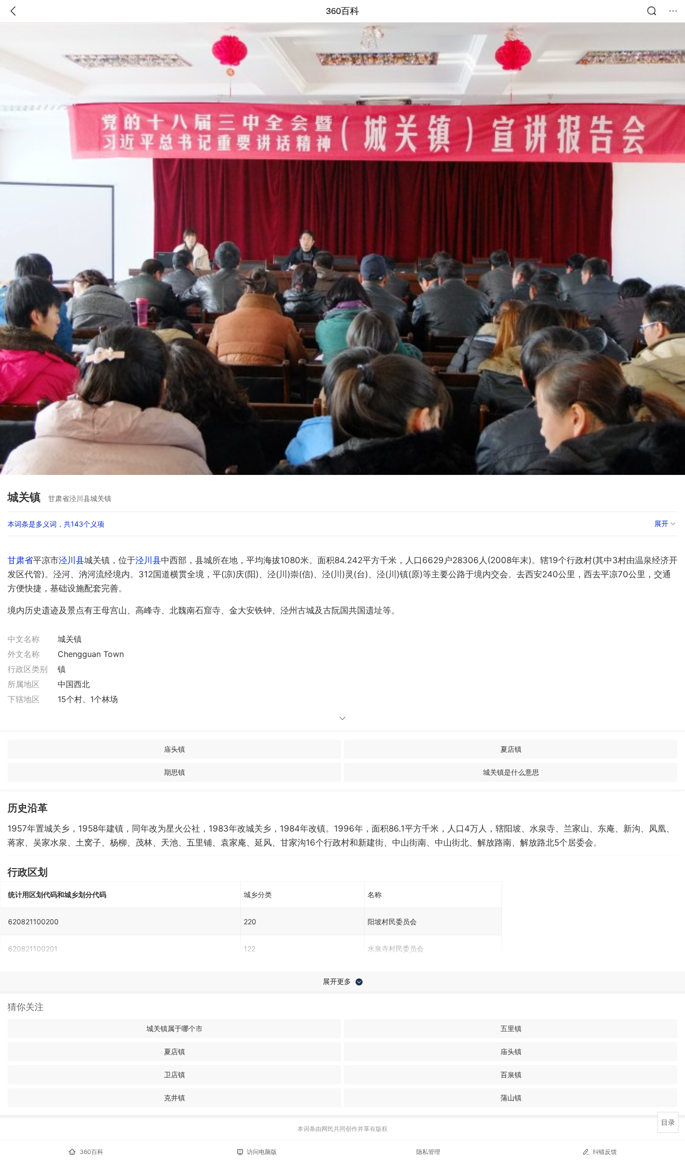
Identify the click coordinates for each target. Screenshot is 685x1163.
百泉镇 (511, 1074)
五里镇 (511, 1028)
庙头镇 (174, 749)
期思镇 (174, 772)
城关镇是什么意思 (511, 772)
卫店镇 (174, 1074)
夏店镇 (511, 749)
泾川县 (71, 560)
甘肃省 (20, 560)
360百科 (342, 11)
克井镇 (174, 1097)
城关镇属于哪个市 (174, 1028)
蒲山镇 (511, 1097)
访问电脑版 (262, 1151)
